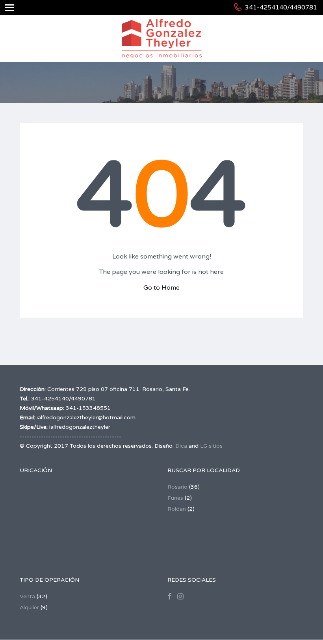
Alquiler (29, 607)
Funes (175, 498)
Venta (27, 596)
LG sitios (211, 446)
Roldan (176, 509)
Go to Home (161, 288)
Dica (181, 446)
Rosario (177, 487)
